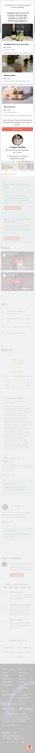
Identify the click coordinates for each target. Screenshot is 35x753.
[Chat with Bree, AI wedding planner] (30, 748)
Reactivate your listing (17, 158)
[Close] (32, 3)
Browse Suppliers (17, 129)
